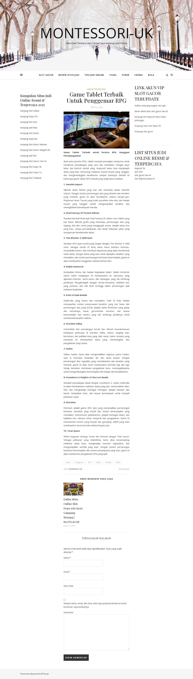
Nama (67, 557)
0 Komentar (124, 469)
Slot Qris (33, 121)
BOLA (151, 74)
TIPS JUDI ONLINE (94, 74)
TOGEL (113, 74)
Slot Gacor (34, 133)
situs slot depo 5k (152, 125)
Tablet (98, 462)
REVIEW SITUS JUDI (68, 74)
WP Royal (44, 674)
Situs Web (68, 585)
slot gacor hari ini (143, 175)
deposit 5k (140, 168)
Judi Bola (33, 127)
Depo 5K (33, 116)
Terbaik (108, 462)
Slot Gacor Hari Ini (37, 161)
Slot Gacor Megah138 (39, 149)
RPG (89, 462)
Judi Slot (33, 155)
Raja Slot (33, 138)
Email (67, 571)
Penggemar (79, 462)
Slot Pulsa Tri (35, 172)
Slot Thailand (35, 177)
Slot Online (34, 110)
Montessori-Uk (96, 33)
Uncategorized (96, 89)
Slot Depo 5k (35, 166)
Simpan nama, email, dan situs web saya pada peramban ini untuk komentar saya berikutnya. (95, 605)
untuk (118, 462)
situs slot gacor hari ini (157, 111)
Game (67, 462)
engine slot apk (158, 105)
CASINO (138, 74)
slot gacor (148, 131)
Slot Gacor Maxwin (38, 144)
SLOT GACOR (46, 74)
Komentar (68, 612)
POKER (125, 74)
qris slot (139, 171)
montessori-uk (75, 469)
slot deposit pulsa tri (145, 178)
